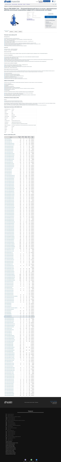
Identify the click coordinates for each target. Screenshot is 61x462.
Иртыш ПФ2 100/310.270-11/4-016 (9, 163)
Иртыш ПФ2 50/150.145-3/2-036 (9, 258)
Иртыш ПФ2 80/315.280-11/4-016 (9, 329)
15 (23, 146)
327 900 (33, 297)
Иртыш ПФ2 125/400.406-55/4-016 (9, 191)
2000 (20, 277)
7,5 (26, 153)
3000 (20, 278)
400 (20, 223)
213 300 (33, 363)
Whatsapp (31, 461)
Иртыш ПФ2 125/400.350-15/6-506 (9, 182)
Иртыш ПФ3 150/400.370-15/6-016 (9, 335)
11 (26, 156)
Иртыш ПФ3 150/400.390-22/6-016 (9, 338)
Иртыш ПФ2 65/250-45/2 (8, 313)
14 (23, 198)
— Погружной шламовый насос (10, 431)
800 (20, 236)
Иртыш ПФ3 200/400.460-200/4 (9, 345)
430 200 (33, 153)
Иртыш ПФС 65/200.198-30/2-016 (9, 395)
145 (20, 194)
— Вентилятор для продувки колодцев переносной (13, 436)
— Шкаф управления (9, 440)
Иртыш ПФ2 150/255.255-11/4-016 (9, 200)
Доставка (20, 31)
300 (20, 211)
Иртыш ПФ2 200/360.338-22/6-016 (9, 223)
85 (23, 310)
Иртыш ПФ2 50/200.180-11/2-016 (9, 265)
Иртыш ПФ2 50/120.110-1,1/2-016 (9, 249)
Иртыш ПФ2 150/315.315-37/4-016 (9, 201)
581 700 (33, 200)
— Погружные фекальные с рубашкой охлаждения (13, 416)
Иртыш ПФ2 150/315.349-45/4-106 (9, 211)
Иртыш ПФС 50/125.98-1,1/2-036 (9, 373)
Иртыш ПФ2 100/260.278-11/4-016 (9, 159)
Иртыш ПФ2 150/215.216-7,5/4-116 (9, 195)
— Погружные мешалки (9, 435)
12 (23, 143)
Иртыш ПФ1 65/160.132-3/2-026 (9, 147)
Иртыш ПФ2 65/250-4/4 (8, 312)
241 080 (33, 370)
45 (26, 185)
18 (23, 156)
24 (23, 175)
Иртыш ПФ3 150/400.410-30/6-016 (9, 341)
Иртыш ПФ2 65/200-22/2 (8, 303)
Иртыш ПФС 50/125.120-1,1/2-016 (9, 363)
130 (20, 195)
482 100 (33, 265)
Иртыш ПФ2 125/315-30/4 (8, 172)
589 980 (33, 159)
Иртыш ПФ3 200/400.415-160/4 (9, 344)
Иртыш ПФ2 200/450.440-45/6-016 (9, 227)
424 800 (33, 268)
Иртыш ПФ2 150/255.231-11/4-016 (9, 197)
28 (23, 216)
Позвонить (36, 461)
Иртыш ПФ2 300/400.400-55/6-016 (9, 239)
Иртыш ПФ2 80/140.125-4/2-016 (9, 322)
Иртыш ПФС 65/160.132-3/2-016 (9, 383)
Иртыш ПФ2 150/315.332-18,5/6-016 (10, 207)
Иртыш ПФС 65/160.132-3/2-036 (9, 386)
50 (20, 281)
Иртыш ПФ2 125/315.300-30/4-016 (9, 178)
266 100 (33, 149)
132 (26, 243)
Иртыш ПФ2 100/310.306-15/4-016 (9, 166)
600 (20, 229)
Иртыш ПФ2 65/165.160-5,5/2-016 (9, 300)
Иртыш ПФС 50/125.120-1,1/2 (9, 361)
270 (20, 341)
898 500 (33, 271)
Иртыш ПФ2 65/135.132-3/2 (8, 287)
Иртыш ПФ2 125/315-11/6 (8, 169)
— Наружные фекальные (10, 415)
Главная (6, 6)
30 (23, 166)
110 (26, 236)
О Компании (28, 4)
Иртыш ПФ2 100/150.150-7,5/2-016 (9, 153)
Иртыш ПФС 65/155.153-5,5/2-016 (9, 380)
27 (23, 258)
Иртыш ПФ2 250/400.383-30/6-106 (9, 230)
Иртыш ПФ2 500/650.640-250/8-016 (9, 274)
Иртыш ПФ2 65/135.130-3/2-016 (9, 284)
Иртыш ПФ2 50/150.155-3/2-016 (9, 261)
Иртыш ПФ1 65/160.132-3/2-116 (9, 150)
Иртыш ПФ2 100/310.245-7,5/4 (9, 162)
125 (20, 188)
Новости (24, 4)
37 (26, 179)
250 (20, 172)
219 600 (33, 249)
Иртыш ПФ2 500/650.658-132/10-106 (10, 277)
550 (20, 227)
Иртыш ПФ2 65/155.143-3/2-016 (9, 294)
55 (26, 191)
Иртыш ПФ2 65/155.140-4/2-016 (9, 293)
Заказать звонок (47, 1)
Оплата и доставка (14, 4)
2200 (20, 248)
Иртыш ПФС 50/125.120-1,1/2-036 (9, 364)
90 (20, 166)
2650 (20, 274)
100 (20, 159)
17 (20, 259)
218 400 (33, 367)
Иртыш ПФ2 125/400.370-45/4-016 (9, 185)
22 (23, 153)
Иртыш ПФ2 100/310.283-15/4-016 (9, 165)
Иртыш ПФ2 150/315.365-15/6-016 (9, 213)
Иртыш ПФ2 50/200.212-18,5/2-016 (9, 271)
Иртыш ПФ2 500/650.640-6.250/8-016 (10, 275)
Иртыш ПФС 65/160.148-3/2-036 (9, 392)
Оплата (16, 31)
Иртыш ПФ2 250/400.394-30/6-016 (9, 232)
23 (23, 332)
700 (20, 344)
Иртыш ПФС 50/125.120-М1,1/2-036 (9, 370)
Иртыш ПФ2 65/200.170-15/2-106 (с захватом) (11, 307)
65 (20, 312)
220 (29, 367)
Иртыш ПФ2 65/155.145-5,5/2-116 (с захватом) (11, 296)
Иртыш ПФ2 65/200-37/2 (8, 306)
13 (23, 140)
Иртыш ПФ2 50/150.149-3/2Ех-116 (9, 259)
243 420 (33, 146)
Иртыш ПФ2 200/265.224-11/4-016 (9, 220)
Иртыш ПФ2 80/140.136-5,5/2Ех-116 (9, 325)
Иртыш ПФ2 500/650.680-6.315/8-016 (10, 280)
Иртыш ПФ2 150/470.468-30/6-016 (9, 216)
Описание (6, 31)
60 (20, 271)
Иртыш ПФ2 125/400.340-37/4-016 (9, 181)
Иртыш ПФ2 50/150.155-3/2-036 (9, 262)
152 (20, 197)
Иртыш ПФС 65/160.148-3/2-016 (9, 389)
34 (23, 265)
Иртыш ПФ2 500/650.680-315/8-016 (9, 278)
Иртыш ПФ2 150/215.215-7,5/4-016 (9, 194)
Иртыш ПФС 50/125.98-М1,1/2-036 (9, 377)
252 (20, 220)
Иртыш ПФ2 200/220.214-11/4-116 (9, 217)
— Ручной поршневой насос (10, 430)
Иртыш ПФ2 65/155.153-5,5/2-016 (9, 297)
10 (23, 194)
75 (26, 233)
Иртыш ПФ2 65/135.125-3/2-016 (9, 281)
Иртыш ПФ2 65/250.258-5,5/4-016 (9, 319)
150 (20, 140)
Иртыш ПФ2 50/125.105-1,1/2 (9, 252)
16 (23, 201)
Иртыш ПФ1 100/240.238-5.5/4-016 (9, 143)
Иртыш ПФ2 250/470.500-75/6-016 (9, 233)
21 (23, 341)
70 (20, 143)
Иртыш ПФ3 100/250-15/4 (8, 332)
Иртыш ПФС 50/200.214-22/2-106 (9, 379)
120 (20, 328)
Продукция (30, 411)
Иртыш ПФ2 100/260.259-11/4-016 (9, 156)
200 (20, 169)
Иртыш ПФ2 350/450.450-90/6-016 (9, 242)
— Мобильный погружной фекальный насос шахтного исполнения (15, 420)
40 (23, 185)
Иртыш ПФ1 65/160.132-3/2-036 (9, 149)
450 (20, 210)
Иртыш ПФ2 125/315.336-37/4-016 (9, 179)
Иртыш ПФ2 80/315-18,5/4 (8, 328)
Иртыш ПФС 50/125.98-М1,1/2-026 (9, 376)
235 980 (33, 364)
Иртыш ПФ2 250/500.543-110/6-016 (9, 236)
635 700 (33, 163)
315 (26, 278)
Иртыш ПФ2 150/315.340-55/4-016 (9, 210)
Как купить (11, 31)
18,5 (26, 175)
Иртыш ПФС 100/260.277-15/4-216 (9, 357)
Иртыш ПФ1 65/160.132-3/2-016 (9, 146)
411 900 (33, 319)
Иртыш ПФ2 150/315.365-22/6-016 (9, 214)
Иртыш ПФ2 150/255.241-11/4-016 (9, 198)
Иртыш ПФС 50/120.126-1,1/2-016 (9, 360)
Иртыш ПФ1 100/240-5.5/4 (8, 140)
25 (20, 146)
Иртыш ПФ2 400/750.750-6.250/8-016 (10, 246)
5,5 (26, 140)
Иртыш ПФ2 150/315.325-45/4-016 (9, 204)
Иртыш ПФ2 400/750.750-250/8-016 (9, 245)
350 (20, 201)
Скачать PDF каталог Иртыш (31, 19)
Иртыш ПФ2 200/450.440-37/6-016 (9, 226)
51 (23, 271)
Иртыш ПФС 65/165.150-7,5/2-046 (9, 393)
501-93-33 (39, 1)
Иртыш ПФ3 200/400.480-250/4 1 (9, 348)
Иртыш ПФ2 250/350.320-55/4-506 (9, 229)
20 (23, 162)
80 (20, 156)
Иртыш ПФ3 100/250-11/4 (8, 331)
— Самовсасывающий (9, 426)
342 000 (33, 300)
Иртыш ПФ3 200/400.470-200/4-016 (9, 347)
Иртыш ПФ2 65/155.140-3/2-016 (9, 291)
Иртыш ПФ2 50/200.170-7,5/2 (9, 264)
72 (20, 325)
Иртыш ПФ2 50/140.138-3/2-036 (9, 255)
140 (20, 198)
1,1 (26, 249)
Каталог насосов (8, 4)
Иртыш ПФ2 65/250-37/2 (8, 310)
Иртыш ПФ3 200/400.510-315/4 (9, 351)
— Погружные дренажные (10, 421)
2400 (20, 245)
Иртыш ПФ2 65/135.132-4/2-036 (9, 290)
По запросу (32, 140)
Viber (25, 461)
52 (23, 191)
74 (23, 345)
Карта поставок (20, 4)
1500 (20, 242)
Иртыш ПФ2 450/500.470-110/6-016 (9, 248)
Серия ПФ (11, 6)
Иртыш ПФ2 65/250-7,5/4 (17, 6)
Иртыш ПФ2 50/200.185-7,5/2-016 (9, 268)
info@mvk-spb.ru (41, 2)
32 (23, 181)
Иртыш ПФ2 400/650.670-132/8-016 (9, 243)
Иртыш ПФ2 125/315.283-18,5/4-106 (10, 175)
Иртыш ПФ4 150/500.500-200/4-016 (9, 354)
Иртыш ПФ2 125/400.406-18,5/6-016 (10, 188)
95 (23, 313)
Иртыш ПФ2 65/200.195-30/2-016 (9, 309)
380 (29, 140)
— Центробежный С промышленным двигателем (13, 425)
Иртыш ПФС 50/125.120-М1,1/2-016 (9, 367)
